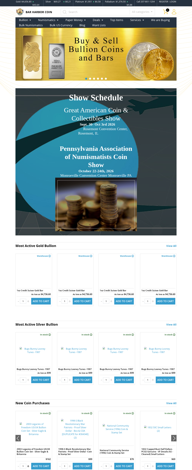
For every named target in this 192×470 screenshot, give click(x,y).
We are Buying (160, 20)
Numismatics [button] (46, 20)
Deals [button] (96, 20)
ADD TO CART (41, 301)
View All (171, 246)
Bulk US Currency (61, 25)
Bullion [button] (23, 20)
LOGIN (173, 1)
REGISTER (163, 1)
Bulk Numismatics (31, 25)
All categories (141, 12)
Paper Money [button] (74, 20)
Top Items (116, 20)
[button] (86, 79)
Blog (82, 25)
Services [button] (135, 20)
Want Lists (99, 25)
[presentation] (18, 438)
